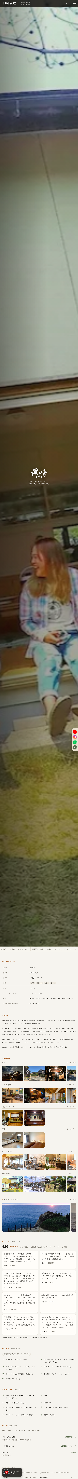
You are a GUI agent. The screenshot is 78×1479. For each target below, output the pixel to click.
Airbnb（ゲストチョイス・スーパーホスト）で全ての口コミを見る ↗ (24, 1338)
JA (66, 3)
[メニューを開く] (74, 3)
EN (70, 3)
